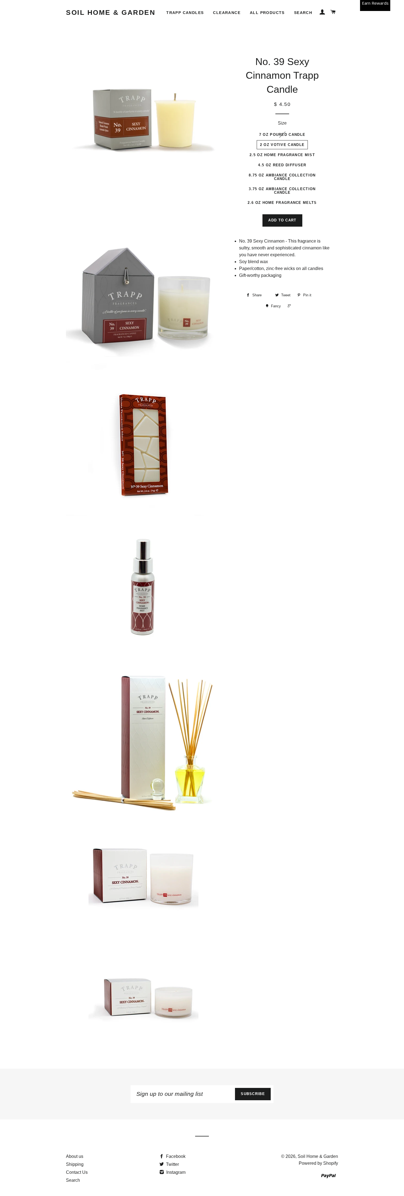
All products (267, 12)
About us (74, 1156)
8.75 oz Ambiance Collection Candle (282, 177)
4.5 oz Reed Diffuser (282, 165)
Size (282, 123)
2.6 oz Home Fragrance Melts (282, 203)
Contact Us (77, 1172)
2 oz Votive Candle (282, 145)
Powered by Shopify (318, 1163)
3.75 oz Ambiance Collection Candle (282, 191)
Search (303, 12)
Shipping (75, 1164)
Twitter (172, 1164)
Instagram (175, 1172)
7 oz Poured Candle (282, 135)
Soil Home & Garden (110, 12)
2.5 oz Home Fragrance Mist (282, 155)
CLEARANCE (226, 12)
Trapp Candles (185, 12)
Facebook (175, 1156)
